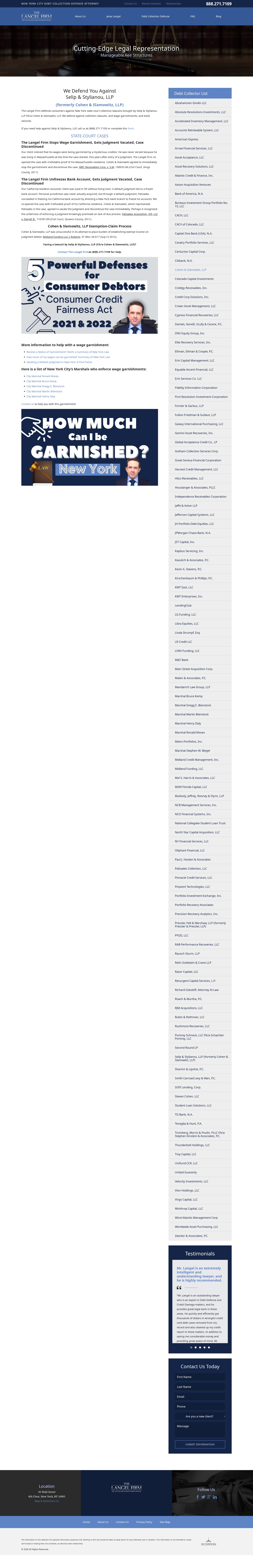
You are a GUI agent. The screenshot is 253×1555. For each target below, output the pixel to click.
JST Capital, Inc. (185, 542)
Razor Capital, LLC (186, 972)
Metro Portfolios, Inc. (189, 741)
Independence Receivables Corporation (201, 496)
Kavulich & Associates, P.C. (192, 560)
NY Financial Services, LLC (192, 841)
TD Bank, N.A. (184, 1114)
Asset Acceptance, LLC (189, 157)
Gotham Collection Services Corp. (197, 451)
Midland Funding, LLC (189, 769)
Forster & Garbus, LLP (189, 406)
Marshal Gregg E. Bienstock (193, 705)
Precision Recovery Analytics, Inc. (196, 914)
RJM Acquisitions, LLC (189, 1008)
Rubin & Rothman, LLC (189, 1017)
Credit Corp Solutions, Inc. (192, 297)
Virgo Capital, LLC (186, 1199)
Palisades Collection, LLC (191, 868)
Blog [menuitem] (218, 16)
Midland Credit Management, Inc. (197, 760)
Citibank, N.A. (184, 261)
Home (86, 1522)
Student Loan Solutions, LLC (193, 1105)
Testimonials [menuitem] (173, 3)
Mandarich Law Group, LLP (192, 687)
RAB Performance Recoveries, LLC (197, 944)
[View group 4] (204, 1347)
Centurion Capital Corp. (190, 251)
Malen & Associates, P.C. (190, 678)
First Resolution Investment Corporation (201, 397)
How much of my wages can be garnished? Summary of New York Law (68, 357)
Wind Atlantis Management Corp (196, 1218)
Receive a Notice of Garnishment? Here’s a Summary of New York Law (67, 352)
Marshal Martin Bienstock (192, 714)
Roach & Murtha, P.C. (188, 999)
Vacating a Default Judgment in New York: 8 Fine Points (59, 362)
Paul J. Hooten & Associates (193, 859)
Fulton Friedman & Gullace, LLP (195, 415)
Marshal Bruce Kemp (188, 696)
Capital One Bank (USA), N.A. (193, 233)
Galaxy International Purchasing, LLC (199, 424)
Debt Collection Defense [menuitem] (155, 16)
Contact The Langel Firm (73, 252)
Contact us (27, 404)
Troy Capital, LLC (185, 1154)
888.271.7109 (219, 4)
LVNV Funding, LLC (187, 651)
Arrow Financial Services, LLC (194, 148)
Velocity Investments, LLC (191, 1181)
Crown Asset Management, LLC (195, 306)
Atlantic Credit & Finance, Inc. (194, 175)
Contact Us (122, 1522)
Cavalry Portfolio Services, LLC (194, 242)
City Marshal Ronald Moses (42, 376)
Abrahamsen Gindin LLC (191, 103)
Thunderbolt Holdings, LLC (192, 1145)
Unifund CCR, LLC (186, 1163)
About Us (103, 1522)
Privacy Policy (144, 1522)
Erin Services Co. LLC (188, 378)
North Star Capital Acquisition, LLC (197, 832)
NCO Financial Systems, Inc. (193, 814)
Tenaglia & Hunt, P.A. (188, 1123)
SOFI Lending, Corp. (188, 1087)
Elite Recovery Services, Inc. (193, 342)
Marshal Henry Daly (188, 723)
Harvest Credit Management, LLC (196, 469)
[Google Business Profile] (209, 1497)
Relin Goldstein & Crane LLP (193, 962)
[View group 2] (196, 1347)
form (131, 128)
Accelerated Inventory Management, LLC (201, 121)
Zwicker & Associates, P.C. (191, 1236)
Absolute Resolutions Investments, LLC (200, 112)
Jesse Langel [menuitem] (114, 16)
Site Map (165, 1522)
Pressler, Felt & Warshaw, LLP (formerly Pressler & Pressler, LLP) (200, 924)
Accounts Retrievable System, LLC (197, 130)
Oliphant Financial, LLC (190, 850)
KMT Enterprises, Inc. (189, 596)
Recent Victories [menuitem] (151, 3)
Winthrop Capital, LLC (189, 1208)
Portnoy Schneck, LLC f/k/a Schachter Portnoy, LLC (199, 1036)
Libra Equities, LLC (187, 623)
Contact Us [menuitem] (130, 3)
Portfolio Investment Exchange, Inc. (198, 896)
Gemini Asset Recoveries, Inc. (194, 433)
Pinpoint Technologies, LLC (192, 887)
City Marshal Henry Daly (40, 396)
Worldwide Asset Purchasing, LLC (196, 1227)
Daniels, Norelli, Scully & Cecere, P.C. (198, 324)
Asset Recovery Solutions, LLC (194, 166)
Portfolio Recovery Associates (194, 905)
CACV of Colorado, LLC (189, 224)
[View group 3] (200, 1347)
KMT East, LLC (184, 587)
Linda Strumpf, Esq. (188, 633)
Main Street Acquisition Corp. (194, 669)
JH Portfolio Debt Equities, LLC (194, 524)
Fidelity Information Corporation (196, 388)
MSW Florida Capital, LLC (191, 787)
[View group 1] (191, 1347)
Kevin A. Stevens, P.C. (188, 569)
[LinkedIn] (215, 1497)
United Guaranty (186, 1172)
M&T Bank (181, 660)
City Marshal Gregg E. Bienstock (45, 386)
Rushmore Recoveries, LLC (192, 1026)
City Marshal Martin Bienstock (44, 391)
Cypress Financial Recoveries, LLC (197, 315)
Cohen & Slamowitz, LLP (190, 270)
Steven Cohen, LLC (187, 1096)
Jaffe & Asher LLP (186, 505)
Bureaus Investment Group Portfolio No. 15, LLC (201, 204)
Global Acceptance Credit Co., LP (196, 442)
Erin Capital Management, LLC (194, 360)
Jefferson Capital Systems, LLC (194, 515)
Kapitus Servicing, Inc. (189, 551)
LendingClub (183, 605)
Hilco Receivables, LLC (189, 478)
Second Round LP (186, 1047)
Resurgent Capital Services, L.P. (195, 981)
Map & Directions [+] (47, 1501)
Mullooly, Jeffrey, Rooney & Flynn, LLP (199, 796)
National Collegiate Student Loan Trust (200, 823)
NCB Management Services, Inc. (196, 805)
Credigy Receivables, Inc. (191, 288)
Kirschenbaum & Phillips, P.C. (194, 578)
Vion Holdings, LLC (187, 1190)
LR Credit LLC (183, 642)
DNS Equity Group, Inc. (190, 333)
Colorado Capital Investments (194, 279)
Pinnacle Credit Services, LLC (193, 877)
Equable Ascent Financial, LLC (194, 369)
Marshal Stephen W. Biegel (192, 750)
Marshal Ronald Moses (190, 732)
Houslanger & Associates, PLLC (195, 487)
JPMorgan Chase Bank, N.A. (193, 533)
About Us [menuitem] (80, 16)
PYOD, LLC (181, 935)
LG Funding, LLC (185, 614)
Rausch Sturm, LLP (187, 953)
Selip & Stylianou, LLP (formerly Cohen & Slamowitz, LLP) (201, 1058)
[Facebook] (197, 1497)
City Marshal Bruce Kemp (41, 381)
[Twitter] (203, 1497)
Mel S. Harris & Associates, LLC (195, 778)
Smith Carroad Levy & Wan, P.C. (195, 1078)
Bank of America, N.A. (189, 194)
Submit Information (200, 1444)
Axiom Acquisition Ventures (193, 184)
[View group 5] (209, 1347)
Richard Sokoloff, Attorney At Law (197, 990)
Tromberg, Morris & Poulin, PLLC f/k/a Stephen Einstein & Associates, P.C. (200, 1134)
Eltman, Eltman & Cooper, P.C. (194, 351)
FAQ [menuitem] (192, 16)
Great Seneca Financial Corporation (198, 460)
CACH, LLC (181, 215)
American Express (186, 139)
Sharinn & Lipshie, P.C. (189, 1069)
